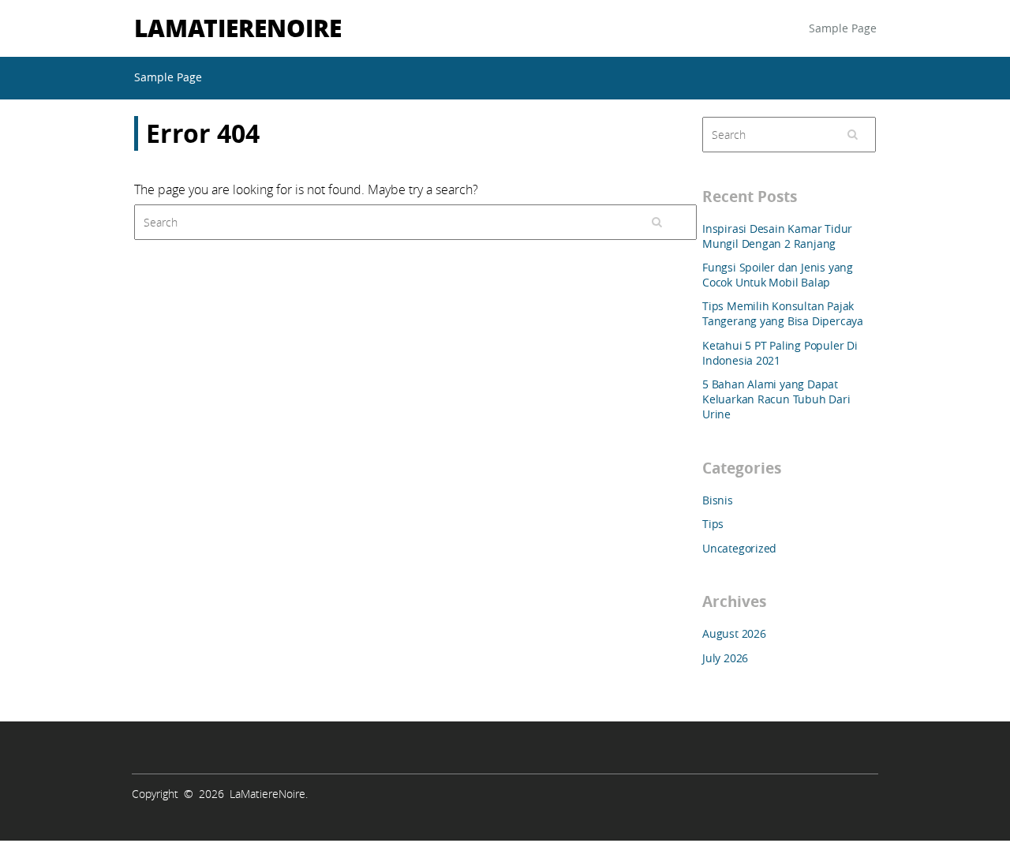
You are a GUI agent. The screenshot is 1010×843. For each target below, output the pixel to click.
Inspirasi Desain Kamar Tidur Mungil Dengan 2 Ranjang (777, 236)
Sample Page (843, 28)
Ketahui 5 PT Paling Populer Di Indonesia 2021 (780, 353)
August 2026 (734, 633)
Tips (713, 523)
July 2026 (725, 657)
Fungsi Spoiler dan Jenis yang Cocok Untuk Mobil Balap (777, 275)
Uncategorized (739, 548)
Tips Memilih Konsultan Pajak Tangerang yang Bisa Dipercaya (782, 313)
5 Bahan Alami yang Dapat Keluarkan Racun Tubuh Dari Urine (776, 399)
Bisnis (717, 500)
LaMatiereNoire (238, 27)
